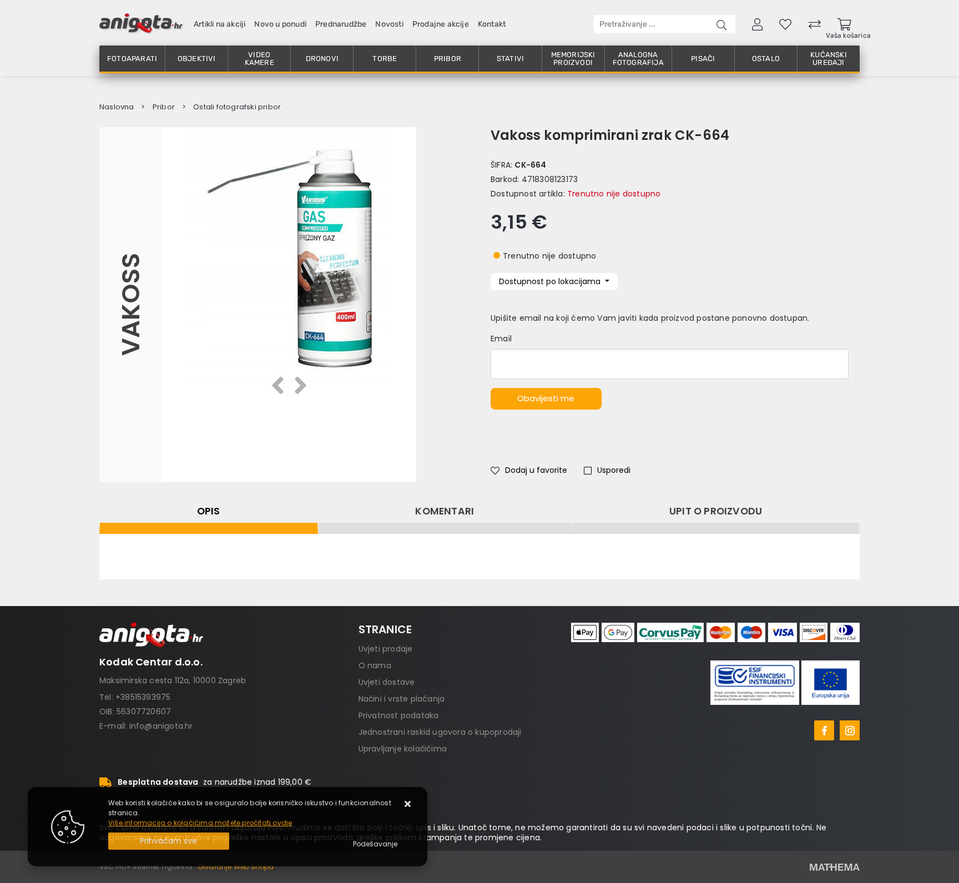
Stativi (510, 58)
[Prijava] (757, 24)
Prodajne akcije (440, 24)
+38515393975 (142, 697)
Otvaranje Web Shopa (236, 866)
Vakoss (130, 304)
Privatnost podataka (399, 715)
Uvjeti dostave (387, 682)
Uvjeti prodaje (386, 648)
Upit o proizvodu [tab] (715, 511)
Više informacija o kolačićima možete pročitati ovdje (200, 823)
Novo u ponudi (280, 24)
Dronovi (322, 58)
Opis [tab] (208, 511)
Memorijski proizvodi (573, 59)
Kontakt (492, 24)
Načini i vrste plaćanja (402, 698)
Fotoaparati (132, 58)
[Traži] (721, 24)
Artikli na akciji (219, 24)
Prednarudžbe (340, 24)
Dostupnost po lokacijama (551, 281)
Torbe (384, 58)
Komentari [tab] (444, 511)
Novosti (389, 24)
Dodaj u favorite (536, 470)
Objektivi (197, 58)
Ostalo (766, 58)
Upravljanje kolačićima (403, 748)
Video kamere (259, 59)
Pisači (703, 58)
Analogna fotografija (638, 59)
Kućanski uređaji (828, 59)
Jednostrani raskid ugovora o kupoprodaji (440, 732)
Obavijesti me (545, 398)
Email (501, 338)
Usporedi (613, 470)
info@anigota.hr (161, 725)
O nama (375, 665)
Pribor (447, 58)
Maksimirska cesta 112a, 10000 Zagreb (172, 680)
